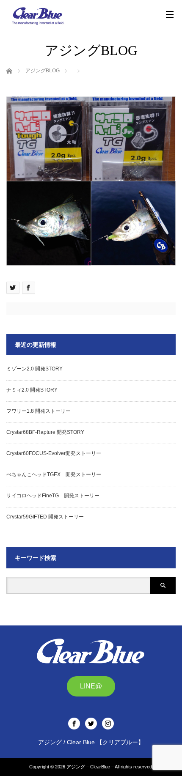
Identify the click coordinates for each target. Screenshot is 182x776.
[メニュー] (169, 15)
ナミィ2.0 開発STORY (32, 390)
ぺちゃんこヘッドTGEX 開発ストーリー (53, 474)
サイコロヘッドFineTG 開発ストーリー (52, 496)
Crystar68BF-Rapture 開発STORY (45, 432)
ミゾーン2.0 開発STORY (34, 369)
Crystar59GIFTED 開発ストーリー (45, 517)
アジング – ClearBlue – (90, 766)
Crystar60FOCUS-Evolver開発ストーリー (53, 453)
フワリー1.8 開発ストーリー (38, 411)
